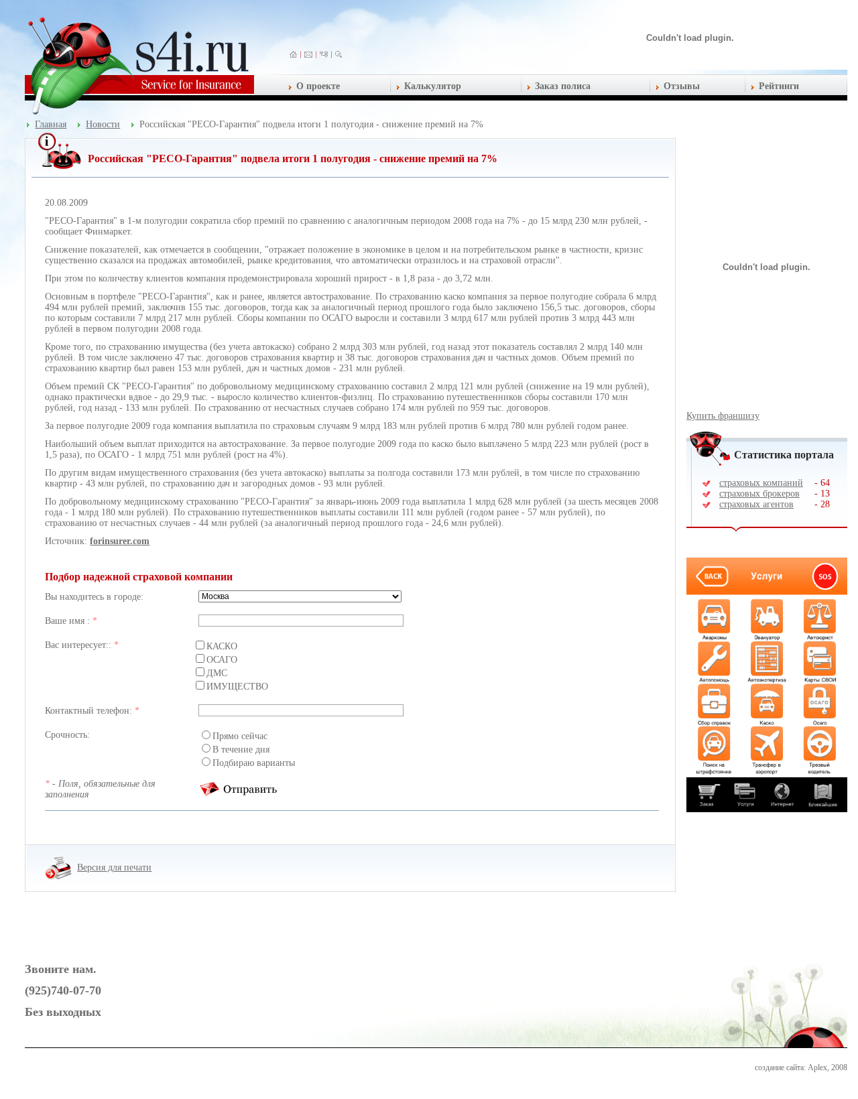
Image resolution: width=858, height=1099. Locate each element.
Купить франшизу (722, 416)
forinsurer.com (119, 541)
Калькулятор (432, 86)
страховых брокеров (759, 494)
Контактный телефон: (90, 711)
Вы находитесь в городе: (94, 597)
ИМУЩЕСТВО (237, 687)
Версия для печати (114, 867)
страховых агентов (756, 504)
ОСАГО (221, 660)
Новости (103, 124)
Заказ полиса (563, 86)
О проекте (318, 86)
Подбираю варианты (253, 763)
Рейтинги (779, 86)
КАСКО (221, 646)
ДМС (216, 673)
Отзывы (682, 86)
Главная (50, 124)
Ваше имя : (69, 621)
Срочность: (67, 735)
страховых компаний (761, 483)
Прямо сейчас (239, 736)
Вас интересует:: (79, 645)
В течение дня (240, 750)
